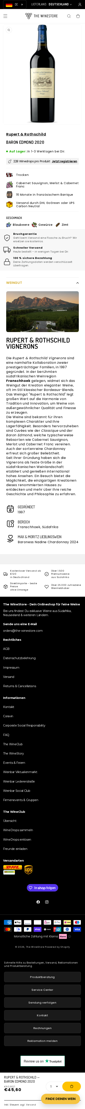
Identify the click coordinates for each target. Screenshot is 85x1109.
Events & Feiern (14, 763)
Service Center (42, 990)
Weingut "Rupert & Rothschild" (40, 394)
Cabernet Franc (40, 444)
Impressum (11, 667)
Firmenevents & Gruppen (20, 800)
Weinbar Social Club (16, 791)
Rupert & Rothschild (26, 134)
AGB (6, 649)
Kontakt (8, 707)
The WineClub (13, 744)
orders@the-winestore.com (23, 631)
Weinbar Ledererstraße (19, 781)
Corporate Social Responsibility (24, 725)
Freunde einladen (15, 849)
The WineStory (13, 753)
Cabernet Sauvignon (49, 439)
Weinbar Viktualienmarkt (20, 772)
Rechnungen (42, 1028)
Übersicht (9, 821)
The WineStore (35, 947)
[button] (5, 16)
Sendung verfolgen (42, 1003)
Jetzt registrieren (64, 161)
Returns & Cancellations (19, 686)
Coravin (8, 716)
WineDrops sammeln (18, 830)
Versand (31, 1104)
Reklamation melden (42, 1041)
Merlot (12, 444)
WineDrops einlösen (17, 839)
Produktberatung (42, 977)
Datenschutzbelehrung (19, 658)
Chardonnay (55, 448)
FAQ (6, 735)
